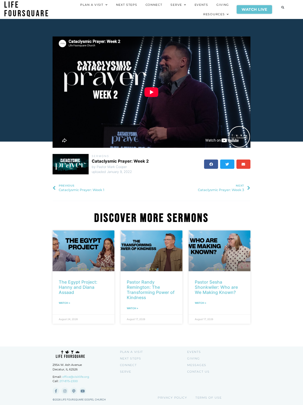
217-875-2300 (68, 381)
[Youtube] (82, 390)
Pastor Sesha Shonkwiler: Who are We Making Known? (216, 287)
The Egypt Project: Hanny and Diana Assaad (78, 287)
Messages (196, 365)
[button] (282, 7)
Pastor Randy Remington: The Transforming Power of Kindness (151, 289)
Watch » (64, 302)
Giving (222, 5)
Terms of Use (208, 397)
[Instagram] (64, 390)
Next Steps (126, 5)
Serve (176, 5)
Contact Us (198, 371)
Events (201, 5)
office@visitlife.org (75, 377)
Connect (154, 5)
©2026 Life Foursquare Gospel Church (79, 399)
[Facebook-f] (56, 390)
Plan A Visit (91, 5)
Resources (214, 14)
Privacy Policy (172, 397)
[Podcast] (73, 390)
